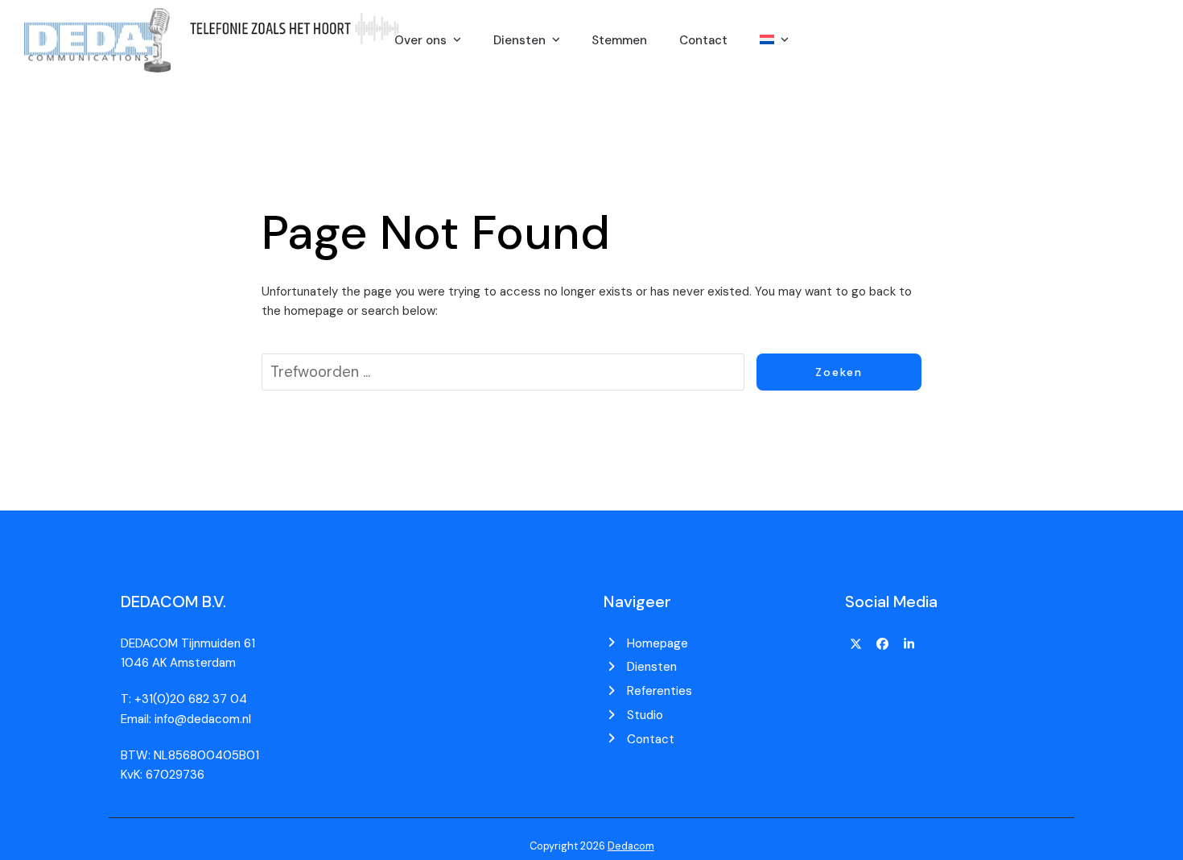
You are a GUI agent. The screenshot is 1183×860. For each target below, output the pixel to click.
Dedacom (631, 846)
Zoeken (839, 372)
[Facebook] (883, 645)
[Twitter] (856, 645)
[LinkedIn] (908, 645)
